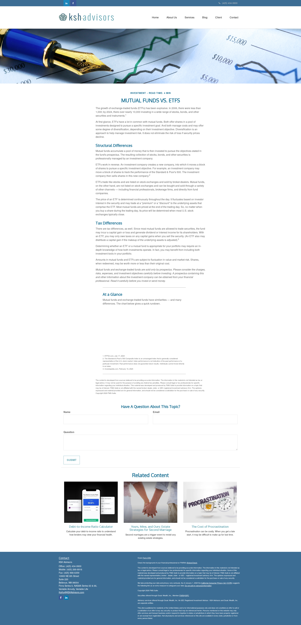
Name (66, 412)
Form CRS (147, 558)
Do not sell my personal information (198, 585)
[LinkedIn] (66, 3)
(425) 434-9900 (230, 3)
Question (68, 432)
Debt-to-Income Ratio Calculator (91, 526)
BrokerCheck (192, 562)
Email (156, 412)
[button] (172, 17)
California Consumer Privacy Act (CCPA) (216, 583)
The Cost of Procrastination (210, 526)
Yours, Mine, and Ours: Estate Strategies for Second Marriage (150, 528)
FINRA (182, 595)
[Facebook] (73, 3)
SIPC (187, 595)
